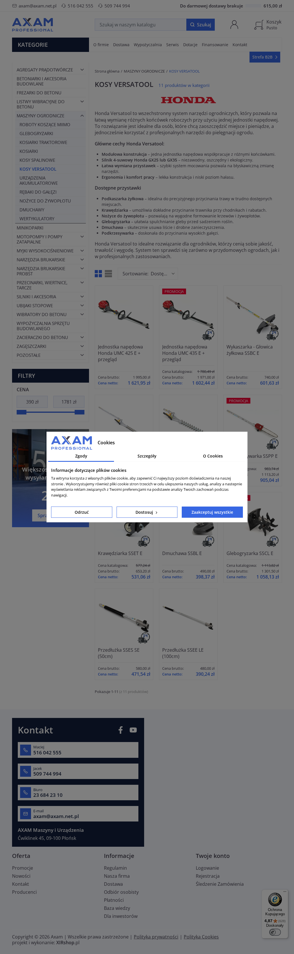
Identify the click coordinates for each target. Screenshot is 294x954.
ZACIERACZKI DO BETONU (42, 337)
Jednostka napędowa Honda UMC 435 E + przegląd (184, 353)
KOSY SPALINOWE (37, 160)
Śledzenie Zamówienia (220, 884)
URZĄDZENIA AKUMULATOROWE (39, 180)
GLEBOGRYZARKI (36, 133)
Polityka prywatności (156, 937)
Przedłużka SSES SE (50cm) (119, 653)
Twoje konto (213, 856)
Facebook (120, 730)
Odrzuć (82, 512)
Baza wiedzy (117, 908)
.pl (68, 942)
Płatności (114, 900)
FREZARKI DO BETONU (39, 93)
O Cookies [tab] (213, 456)
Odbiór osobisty (121, 892)
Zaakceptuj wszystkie (212, 512)
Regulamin (115, 868)
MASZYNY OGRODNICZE (40, 115)
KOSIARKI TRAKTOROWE (43, 142)
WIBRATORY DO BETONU (42, 314)
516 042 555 (80, 6)
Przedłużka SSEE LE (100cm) (183, 653)
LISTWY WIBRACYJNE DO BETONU (41, 104)
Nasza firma (117, 876)
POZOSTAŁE (28, 355)
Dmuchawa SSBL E (182, 553)
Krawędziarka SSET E (120, 553)
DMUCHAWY (32, 210)
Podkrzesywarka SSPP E (252, 456)
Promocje (22, 868)
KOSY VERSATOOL (38, 169)
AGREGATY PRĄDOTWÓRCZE (45, 70)
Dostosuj (145, 512)
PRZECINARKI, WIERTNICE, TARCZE (42, 285)
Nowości (21, 876)
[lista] (108, 273)
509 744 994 (117, 6)
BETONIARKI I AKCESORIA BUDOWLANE (41, 81)
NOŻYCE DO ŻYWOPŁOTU (45, 201)
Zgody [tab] (81, 456)
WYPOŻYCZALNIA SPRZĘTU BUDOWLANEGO (43, 325)
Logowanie (207, 868)
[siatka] (98, 273)
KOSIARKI (29, 151)
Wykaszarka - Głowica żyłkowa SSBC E (250, 350)
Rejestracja (208, 876)
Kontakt (20, 884)
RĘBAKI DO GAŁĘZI (38, 192)
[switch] (275, 932)
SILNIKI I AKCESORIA (36, 296)
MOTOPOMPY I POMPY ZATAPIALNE (39, 239)
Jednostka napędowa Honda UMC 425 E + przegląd (120, 353)
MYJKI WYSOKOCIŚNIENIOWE (45, 251)
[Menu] (284, 892)
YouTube (133, 730)
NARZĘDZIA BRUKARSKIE (41, 259)
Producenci (24, 892)
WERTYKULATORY (37, 218)
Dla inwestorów (121, 916)
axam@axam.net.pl (38, 6)
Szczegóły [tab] (147, 456)
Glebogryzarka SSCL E (250, 553)
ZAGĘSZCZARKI (31, 346)
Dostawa (113, 884)
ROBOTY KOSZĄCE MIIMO (45, 124)
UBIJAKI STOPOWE (35, 305)
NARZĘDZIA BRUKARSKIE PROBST (41, 271)
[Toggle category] (82, 70)
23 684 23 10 (48, 795)
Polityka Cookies (201, 937)
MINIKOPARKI (30, 228)
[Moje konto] (234, 25)
